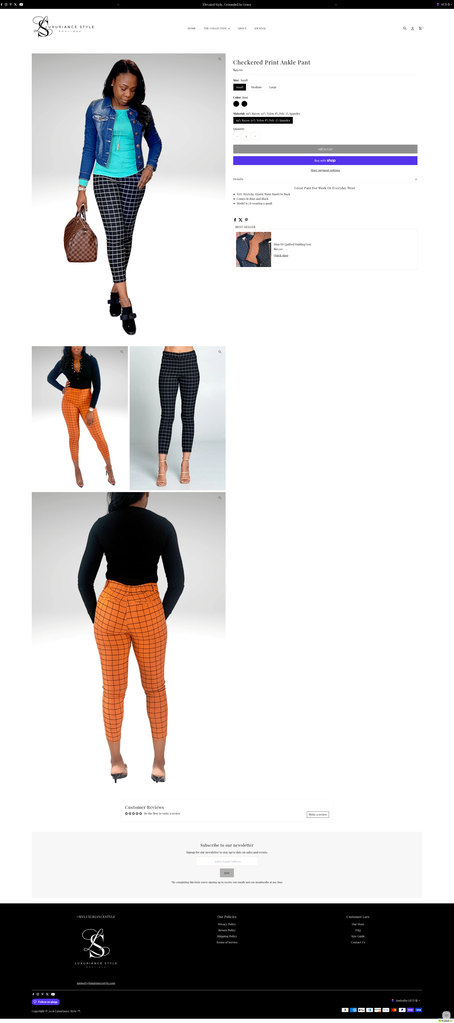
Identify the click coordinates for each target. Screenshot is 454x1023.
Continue (192, 534)
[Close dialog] (292, 468)
